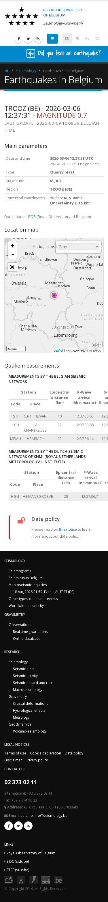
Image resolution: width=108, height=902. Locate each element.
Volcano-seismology (29, 731)
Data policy (74, 753)
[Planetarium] (8, 879)
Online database (26, 638)
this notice (68, 529)
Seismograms (20, 571)
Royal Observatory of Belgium (30, 853)
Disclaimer (13, 760)
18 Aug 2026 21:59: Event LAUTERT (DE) (44, 591)
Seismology (26, 70)
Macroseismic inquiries (28, 584)
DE (97, 38)
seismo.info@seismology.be (43, 815)
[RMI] (33, 879)
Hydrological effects (29, 710)
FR (77, 38)
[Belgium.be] (58, 879)
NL (87, 38)
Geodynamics (20, 724)
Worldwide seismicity (26, 605)
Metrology (21, 717)
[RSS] (38, 38)
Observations (20, 624)
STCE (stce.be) (17, 869)
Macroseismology (27, 689)
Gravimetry (18, 696)
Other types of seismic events (33, 598)
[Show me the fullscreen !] (12, 267)
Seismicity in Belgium (26, 577)
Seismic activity (25, 675)
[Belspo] (45, 879)
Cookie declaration (45, 753)
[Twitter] (28, 38)
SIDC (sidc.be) (17, 861)
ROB (32, 216)
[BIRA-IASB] (21, 879)
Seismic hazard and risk (32, 682)
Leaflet (58, 350)
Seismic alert (23, 668)
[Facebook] (18, 38)
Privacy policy (37, 760)
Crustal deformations (30, 703)
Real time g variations (30, 631)
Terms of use (15, 753)
